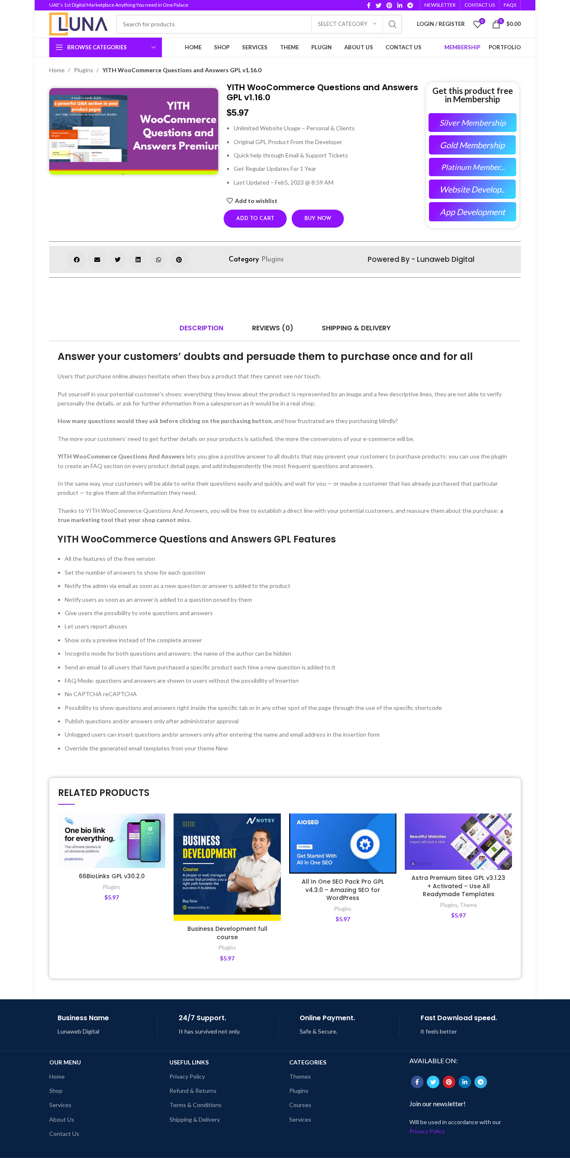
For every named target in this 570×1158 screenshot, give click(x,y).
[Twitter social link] (378, 5)
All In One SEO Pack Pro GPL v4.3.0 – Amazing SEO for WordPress (343, 889)
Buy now (317, 218)
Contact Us (64, 1133)
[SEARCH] (392, 24)
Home (57, 69)
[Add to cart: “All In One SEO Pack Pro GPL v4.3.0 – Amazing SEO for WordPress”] (390, 845)
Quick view (159, 864)
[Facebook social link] (368, 5)
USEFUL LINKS (189, 1062)
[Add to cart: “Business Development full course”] (274, 845)
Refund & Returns (193, 1090)
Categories (307, 1062)
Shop (56, 1090)
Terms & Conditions (195, 1104)
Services (60, 1104)
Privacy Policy (187, 1076)
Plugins (84, 69)
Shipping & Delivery (194, 1119)
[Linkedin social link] (400, 5)
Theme (468, 905)
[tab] (201, 328)
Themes (300, 1076)
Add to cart (255, 218)
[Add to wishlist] (159, 827)
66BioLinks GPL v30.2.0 (112, 876)
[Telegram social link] (410, 5)
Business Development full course (227, 933)
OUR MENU (65, 1062)
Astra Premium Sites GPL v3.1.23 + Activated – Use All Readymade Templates (458, 886)
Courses (300, 1104)
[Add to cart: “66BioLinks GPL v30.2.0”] (159, 845)
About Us (61, 1119)
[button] (76, 259)
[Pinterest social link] (389, 5)
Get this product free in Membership (472, 95)
